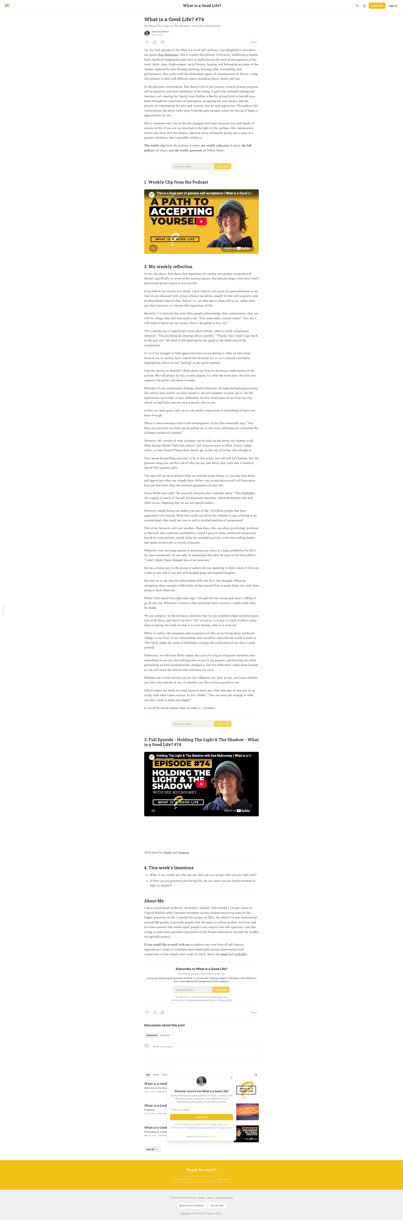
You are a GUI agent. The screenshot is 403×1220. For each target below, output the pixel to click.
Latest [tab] (156, 1074)
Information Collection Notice (200, 1127)
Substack (186, 1213)
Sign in (393, 5)
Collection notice (224, 1197)
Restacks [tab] (165, 1035)
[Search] (357, 6)
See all (150, 1149)
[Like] (147, 42)
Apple (168, 852)
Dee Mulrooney (168, 55)
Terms (210, 1197)
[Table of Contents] (3, 610)
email (224, 954)
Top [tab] (148, 1074)
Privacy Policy (225, 1127)
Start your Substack (193, 1205)
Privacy (201, 1197)
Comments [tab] (151, 1035)
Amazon (183, 852)
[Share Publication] (364, 6)
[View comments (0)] (155, 42)
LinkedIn (240, 954)
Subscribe (377, 5)
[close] (231, 1077)
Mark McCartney (160, 32)
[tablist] (157, 1035)
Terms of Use (217, 1124)
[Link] (139, 182)
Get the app (217, 1205)
